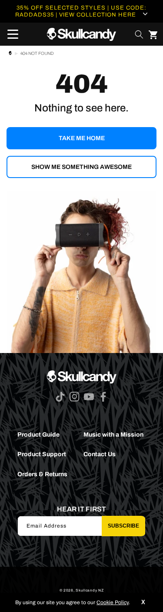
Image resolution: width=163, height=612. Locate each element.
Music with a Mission (113, 434)
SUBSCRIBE (123, 526)
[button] (10, 34)
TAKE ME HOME (82, 138)
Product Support (41, 454)
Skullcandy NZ (89, 590)
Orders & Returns (42, 474)
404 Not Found (36, 53)
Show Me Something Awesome (81, 167)
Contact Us (99, 454)
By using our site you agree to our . (72, 602)
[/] (81, 34)
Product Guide (38, 434)
